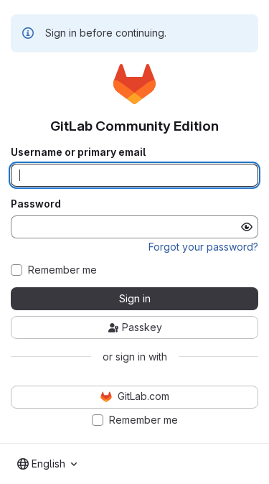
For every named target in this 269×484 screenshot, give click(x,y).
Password (36, 204)
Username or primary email (78, 152)
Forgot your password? (203, 247)
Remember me (62, 270)
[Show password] (246, 226)
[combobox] (47, 464)
